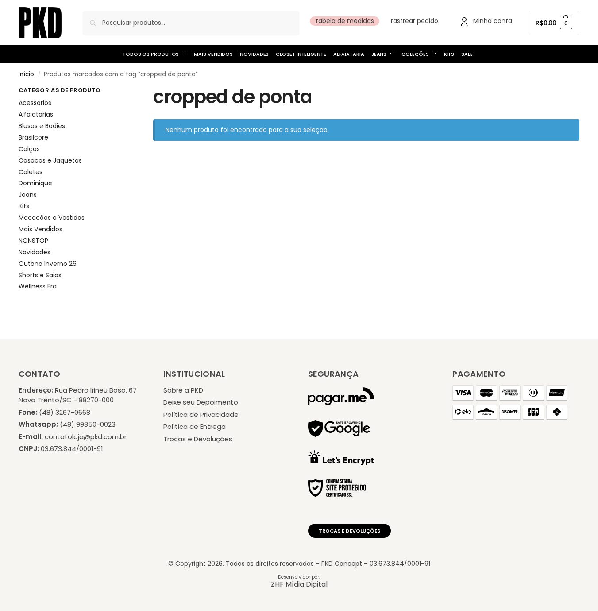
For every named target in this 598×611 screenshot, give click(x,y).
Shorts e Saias (40, 275)
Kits (24, 206)
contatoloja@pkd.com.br (86, 436)
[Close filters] (116, 92)
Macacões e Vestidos (52, 217)
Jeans (28, 194)
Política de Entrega (194, 426)
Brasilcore (33, 137)
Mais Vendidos (40, 229)
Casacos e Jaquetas (50, 160)
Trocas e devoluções (349, 530)
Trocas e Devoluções (197, 439)
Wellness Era (38, 286)
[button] (554, 23)
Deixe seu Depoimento (200, 402)
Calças (29, 148)
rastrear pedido (414, 20)
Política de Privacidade (201, 414)
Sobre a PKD (183, 390)
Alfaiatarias (36, 114)
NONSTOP (33, 240)
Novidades (34, 252)
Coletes (30, 171)
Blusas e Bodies (42, 125)
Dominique (35, 183)
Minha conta (492, 20)
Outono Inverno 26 (48, 263)
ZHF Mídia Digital (299, 584)
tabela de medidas (345, 20)
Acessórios (35, 102)
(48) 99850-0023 (88, 424)
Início (26, 74)
